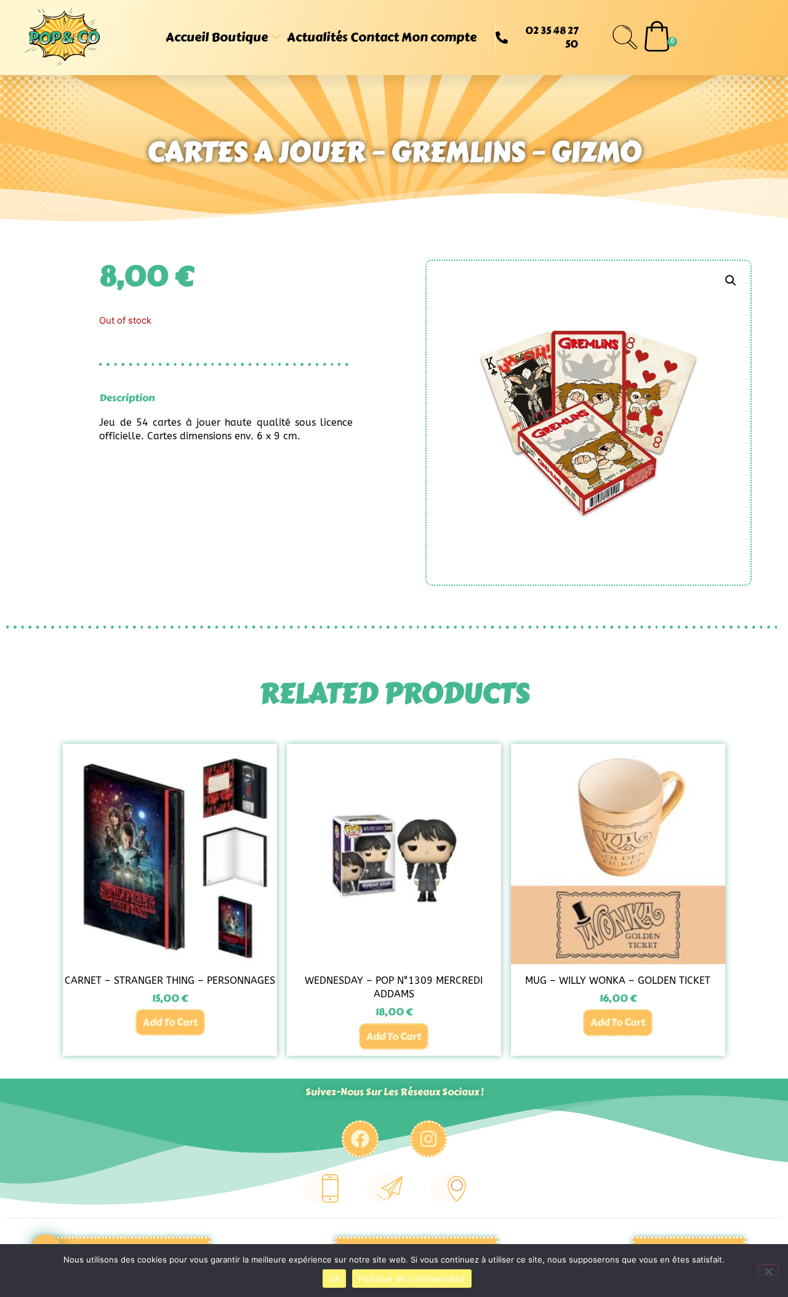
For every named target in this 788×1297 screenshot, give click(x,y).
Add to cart (170, 1022)
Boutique (239, 37)
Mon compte (438, 37)
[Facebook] (360, 1138)
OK (334, 1278)
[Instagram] (428, 1138)
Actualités (317, 37)
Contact (374, 37)
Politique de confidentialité (411, 1278)
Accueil (187, 37)
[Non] (768, 1269)
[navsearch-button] (625, 37)
